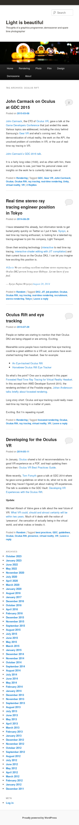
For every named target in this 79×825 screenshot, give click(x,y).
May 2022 (11, 568)
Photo (38, 68)
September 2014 (15, 666)
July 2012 (11, 760)
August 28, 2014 (41, 284)
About (28, 76)
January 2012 (13, 784)
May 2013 (11, 719)
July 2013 (11, 711)
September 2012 (15, 752)
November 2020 (15, 572)
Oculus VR (42, 121)
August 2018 (13, 593)
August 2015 (13, 629)
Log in (10, 803)
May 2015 (11, 642)
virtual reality (13, 185)
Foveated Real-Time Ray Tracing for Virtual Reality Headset (39, 379)
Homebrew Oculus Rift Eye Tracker (31, 367)
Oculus (10, 181)
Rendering (24, 68)
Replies (31, 185)
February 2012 (14, 780)
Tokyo (28, 298)
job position (52, 291)
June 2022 (12, 564)
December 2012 (15, 739)
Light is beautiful (24, 22)
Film (49, 68)
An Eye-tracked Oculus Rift (27, 363)
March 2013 (12, 727)
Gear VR (24, 133)
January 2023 (13, 560)
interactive (48, 247)
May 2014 (11, 682)
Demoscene (13, 76)
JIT (43, 291)
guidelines (64, 532)
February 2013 (14, 731)
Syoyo (61, 231)
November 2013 (15, 699)
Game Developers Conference (22, 125)
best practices (43, 532)
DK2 (38, 291)
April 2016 (12, 609)
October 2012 (13, 748)
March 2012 (12, 776)
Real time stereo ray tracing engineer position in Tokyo (30, 207)
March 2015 (12, 646)
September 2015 (15, 625)
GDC (40, 178)
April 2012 (12, 772)
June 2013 (12, 715)
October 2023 (13, 556)
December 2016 (15, 601)
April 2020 (12, 580)
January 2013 (13, 735)
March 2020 (12, 585)
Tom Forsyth (29, 475)
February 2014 (14, 686)
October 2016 (13, 605)
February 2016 (14, 613)
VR (23, 185)
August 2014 (13, 670)
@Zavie (10, 267)
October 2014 (13, 662)
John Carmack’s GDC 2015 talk (23, 154)
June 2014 (12, 678)
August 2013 (13, 707)
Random (21, 291)
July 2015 (11, 634)
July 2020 (11, 576)
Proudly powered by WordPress (39, 817)
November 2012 (15, 744)
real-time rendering (51, 181)
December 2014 (15, 654)
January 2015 (13, 650)
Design (61, 68)
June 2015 (12, 638)
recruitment (60, 295)
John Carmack (14, 121)
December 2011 (15, 788)
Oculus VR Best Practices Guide (37, 467)
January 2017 (13, 597)
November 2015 (15, 621)
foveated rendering (48, 420)
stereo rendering (15, 298)
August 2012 (13, 756)
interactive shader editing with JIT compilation (40, 251)
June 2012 (12, 764)
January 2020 (13, 589)
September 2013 (15, 703)
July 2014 (11, 674)
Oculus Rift (21, 181)
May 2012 (11, 768)
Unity (66, 181)
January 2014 (13, 691)
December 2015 (15, 617)
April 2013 (12, 723)
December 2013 (15, 695)
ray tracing (34, 181)
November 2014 (15, 658)
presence (33, 536)
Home (10, 68)
